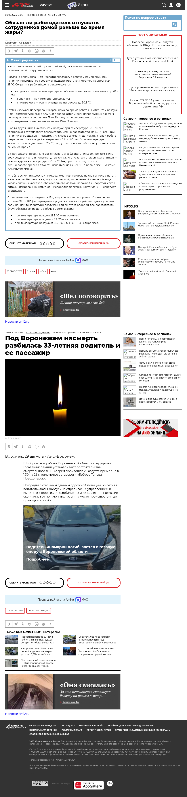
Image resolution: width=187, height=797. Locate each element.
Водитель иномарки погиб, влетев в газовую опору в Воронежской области (70, 549)
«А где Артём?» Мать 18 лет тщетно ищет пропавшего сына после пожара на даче (159, 150)
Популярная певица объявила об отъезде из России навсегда (156, 236)
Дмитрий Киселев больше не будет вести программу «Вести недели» (158, 248)
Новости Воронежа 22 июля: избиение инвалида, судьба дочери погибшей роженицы (37, 639)
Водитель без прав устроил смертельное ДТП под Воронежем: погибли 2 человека (97, 639)
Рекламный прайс (72, 730)
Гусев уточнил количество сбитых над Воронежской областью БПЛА (152, 60)
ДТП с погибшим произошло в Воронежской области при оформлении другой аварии (96, 651)
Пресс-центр (68, 725)
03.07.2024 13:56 (14, 14)
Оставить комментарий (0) (94, 243)
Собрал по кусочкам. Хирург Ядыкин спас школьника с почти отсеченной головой (160, 377)
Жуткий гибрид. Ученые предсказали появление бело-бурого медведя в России (160, 126)
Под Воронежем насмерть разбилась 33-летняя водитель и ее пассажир (152, 89)
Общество (25, 42)
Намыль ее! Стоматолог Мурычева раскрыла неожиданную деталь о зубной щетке (158, 353)
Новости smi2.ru (17, 321)
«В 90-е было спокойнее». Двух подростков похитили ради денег (158, 364)
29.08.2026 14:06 (14, 332)
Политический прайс (99, 730)
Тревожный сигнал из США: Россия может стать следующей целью (158, 224)
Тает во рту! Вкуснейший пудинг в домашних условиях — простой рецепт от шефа (158, 174)
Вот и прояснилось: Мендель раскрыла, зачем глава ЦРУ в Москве (159, 212)
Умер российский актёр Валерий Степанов (157, 272)
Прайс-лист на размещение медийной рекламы (142, 730)
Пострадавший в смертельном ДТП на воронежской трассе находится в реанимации (38, 663)
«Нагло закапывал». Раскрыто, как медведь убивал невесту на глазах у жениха (159, 138)
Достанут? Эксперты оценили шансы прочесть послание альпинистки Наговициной (160, 162)
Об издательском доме (43, 725)
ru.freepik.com (13, 438)
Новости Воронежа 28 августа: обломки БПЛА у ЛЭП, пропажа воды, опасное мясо (152, 45)
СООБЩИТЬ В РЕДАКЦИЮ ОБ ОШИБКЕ (49, 734)
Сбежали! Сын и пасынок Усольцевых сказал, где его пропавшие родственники (160, 186)
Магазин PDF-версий (90, 725)
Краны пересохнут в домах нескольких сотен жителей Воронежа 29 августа (152, 74)
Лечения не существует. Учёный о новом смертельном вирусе (158, 400)
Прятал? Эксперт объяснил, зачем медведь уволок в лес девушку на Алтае (158, 389)
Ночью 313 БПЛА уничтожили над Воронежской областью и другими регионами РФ (152, 103)
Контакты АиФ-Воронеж (43, 730)
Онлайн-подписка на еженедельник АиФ (130, 725)
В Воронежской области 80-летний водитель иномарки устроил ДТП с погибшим (37, 651)
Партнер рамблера (61, 783)
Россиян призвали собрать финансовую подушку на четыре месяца (156, 262)
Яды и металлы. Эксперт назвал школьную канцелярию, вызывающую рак (157, 341)
